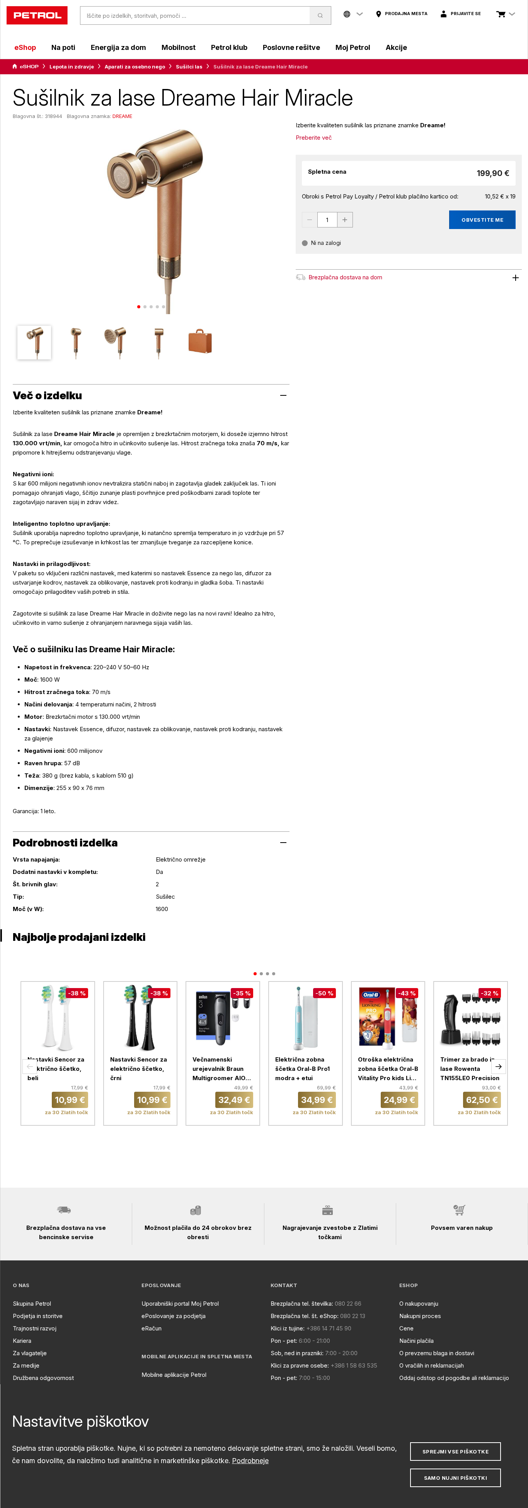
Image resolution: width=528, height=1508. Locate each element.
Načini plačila (416, 1340)
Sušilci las (189, 66)
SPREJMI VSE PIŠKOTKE (455, 1451)
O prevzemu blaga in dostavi (436, 1353)
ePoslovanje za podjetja (173, 1316)
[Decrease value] (309, 219)
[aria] (25, 66)
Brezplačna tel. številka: (302, 1303)
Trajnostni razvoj (34, 1328)
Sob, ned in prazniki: (297, 1353)
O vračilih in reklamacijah (431, 1365)
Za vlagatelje (30, 1353)
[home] (37, 15)
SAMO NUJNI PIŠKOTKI (455, 1478)
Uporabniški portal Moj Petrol (180, 1303)
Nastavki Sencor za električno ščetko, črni (138, 1069)
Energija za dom (118, 47)
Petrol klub (229, 47)
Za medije (26, 1365)
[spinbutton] (327, 219)
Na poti (63, 47)
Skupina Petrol (32, 1303)
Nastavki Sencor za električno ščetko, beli (55, 1069)
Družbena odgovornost (43, 1377)
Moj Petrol (353, 47)
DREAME (122, 116)
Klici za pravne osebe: (300, 1365)
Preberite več (314, 137)
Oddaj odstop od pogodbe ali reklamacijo (454, 1377)
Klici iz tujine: (288, 1328)
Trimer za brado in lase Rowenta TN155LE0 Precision (469, 1069)
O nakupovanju (418, 1303)
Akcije (396, 47)
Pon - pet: (284, 1340)
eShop (25, 47)
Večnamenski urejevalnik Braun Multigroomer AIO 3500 (218, 1069)
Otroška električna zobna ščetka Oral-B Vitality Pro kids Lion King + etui (388, 1069)
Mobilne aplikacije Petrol (173, 1374)
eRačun (151, 1328)
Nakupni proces (420, 1316)
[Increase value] (345, 219)
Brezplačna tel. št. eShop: (305, 1316)
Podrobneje (250, 1461)
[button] (29, 1066)
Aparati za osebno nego (135, 66)
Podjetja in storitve (38, 1316)
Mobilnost (179, 47)
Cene (406, 1328)
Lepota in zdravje (71, 66)
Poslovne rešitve (291, 47)
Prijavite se (466, 13)
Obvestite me (482, 220)
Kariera (22, 1340)
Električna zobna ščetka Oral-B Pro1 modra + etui (302, 1069)
